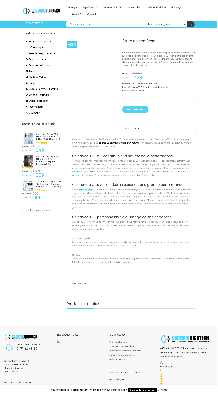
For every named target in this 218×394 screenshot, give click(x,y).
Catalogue (72, 7)
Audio (32, 71)
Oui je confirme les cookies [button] (142, 390)
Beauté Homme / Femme (43, 89)
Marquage (176, 7)
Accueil (26, 33)
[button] (186, 373)
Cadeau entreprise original (122, 346)
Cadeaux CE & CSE (112, 7)
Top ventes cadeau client (122, 354)
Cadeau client (134, 7)
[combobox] (106, 24)
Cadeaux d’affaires (156, 7)
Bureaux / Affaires (39, 65)
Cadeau (33, 112)
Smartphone (36, 59)
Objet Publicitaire (38, 101)
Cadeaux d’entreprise (119, 342)
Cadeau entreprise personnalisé (125, 350)
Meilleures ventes (39, 41)
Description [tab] (131, 128)
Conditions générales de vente (124, 372)
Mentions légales (117, 379)
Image (32, 83)
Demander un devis (135, 109)
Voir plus (162, 389)
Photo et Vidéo (37, 77)
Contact (91, 14)
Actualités (77, 14)
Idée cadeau (36, 106)
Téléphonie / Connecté (42, 53)
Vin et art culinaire (39, 95)
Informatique (36, 47)
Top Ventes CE (90, 7)
